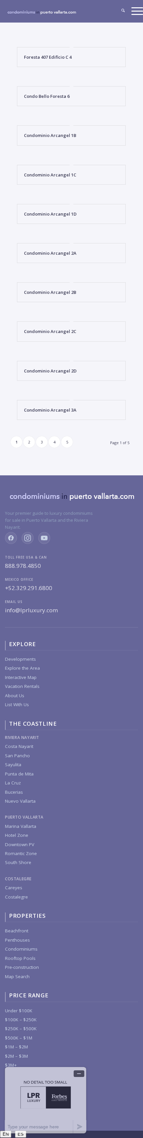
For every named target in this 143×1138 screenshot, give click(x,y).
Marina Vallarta (20, 826)
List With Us (17, 704)
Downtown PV (19, 844)
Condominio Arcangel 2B (50, 292)
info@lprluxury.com (31, 610)
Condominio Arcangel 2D (50, 371)
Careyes (13, 888)
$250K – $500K (21, 1029)
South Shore (18, 862)
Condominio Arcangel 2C (50, 331)
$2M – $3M (16, 1056)
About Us (14, 696)
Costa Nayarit (19, 746)
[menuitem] (120, 11)
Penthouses (17, 940)
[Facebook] (11, 538)
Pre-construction (22, 967)
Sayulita (13, 765)
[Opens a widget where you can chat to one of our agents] (45, 1100)
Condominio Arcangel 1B (50, 135)
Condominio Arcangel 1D (50, 214)
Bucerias (14, 792)
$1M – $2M (16, 1047)
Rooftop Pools (20, 958)
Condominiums (21, 949)
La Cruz (13, 783)
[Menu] (134, 11)
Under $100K (18, 1011)
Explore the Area (22, 668)
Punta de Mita (19, 774)
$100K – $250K (21, 1020)
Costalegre (16, 897)
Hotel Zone (16, 835)
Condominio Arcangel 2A (50, 253)
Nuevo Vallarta (20, 801)
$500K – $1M (18, 1038)
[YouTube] (44, 538)
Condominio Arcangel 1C (50, 175)
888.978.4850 (23, 565)
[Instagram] (28, 538)
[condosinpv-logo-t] (41, 14)
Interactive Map (21, 677)
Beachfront (16, 931)
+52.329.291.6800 (28, 587)
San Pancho (17, 756)
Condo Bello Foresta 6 (47, 96)
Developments (20, 659)
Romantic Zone (21, 853)
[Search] (120, 11)
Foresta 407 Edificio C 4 (48, 57)
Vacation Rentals (22, 686)
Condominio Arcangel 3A (50, 410)
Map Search (17, 976)
